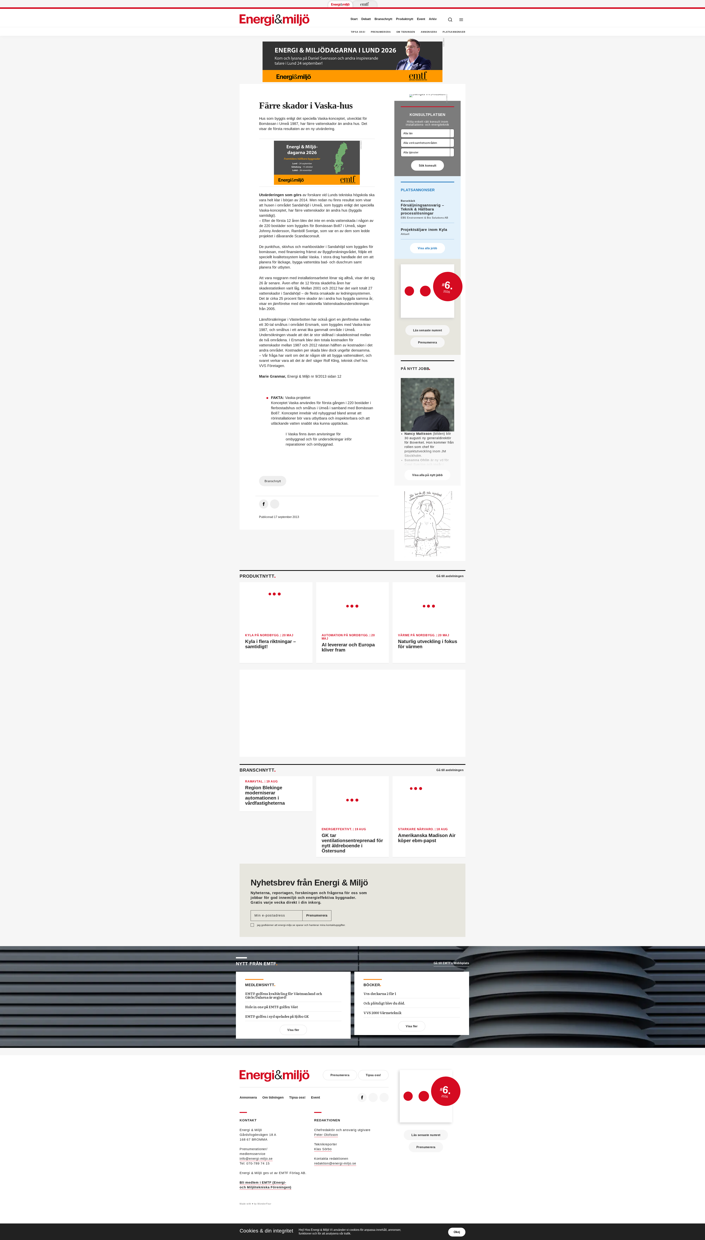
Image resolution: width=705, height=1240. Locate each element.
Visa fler (293, 1030)
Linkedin (373, 1097)
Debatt (366, 19)
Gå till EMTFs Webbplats (451, 963)
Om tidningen (405, 32)
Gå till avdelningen (450, 576)
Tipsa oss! (358, 32)
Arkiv (433, 19)
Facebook (362, 1097)
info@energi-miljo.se (256, 1158)
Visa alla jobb (427, 248)
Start (354, 19)
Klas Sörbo (323, 1149)
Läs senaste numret (427, 330)
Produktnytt (404, 19)
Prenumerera (381, 32)
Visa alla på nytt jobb (427, 475)
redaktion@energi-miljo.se (335, 1163)
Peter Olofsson (326, 1135)
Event (421, 19)
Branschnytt (383, 19)
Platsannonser (454, 32)
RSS (384, 1097)
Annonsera (429, 32)
